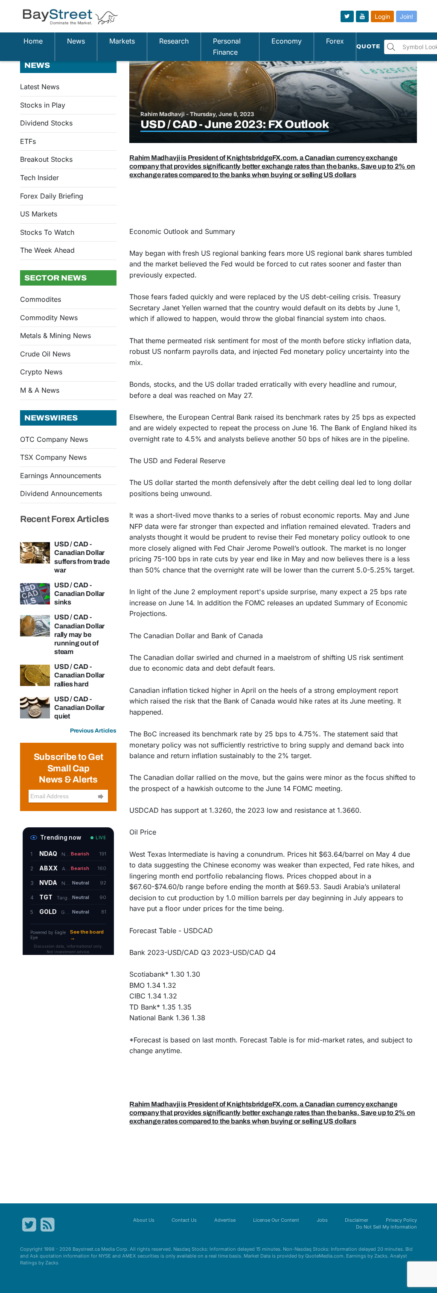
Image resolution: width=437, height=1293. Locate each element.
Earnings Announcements (60, 475)
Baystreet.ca (86, 1249)
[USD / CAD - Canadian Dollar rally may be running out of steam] (35, 625)
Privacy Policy (401, 1220)
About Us (143, 1220)
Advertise (225, 1220)
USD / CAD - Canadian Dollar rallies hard (79, 675)
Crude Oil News (45, 354)
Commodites (40, 299)
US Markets (38, 214)
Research (174, 41)
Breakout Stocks (46, 159)
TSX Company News (53, 457)
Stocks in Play (42, 105)
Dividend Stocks (46, 123)
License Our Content (276, 1220)
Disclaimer (356, 1220)
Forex (335, 41)
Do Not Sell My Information (386, 1227)
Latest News (39, 86)
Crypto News (41, 372)
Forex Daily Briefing (51, 196)
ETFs (28, 141)
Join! (406, 16)
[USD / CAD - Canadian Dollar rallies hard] (35, 675)
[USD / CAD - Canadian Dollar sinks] (35, 593)
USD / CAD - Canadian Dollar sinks (79, 593)
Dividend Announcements (61, 493)
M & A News (39, 390)
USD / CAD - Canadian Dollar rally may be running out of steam (79, 634)
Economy (286, 41)
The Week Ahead (47, 250)
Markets (122, 41)
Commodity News (49, 317)
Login (382, 16)
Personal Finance (227, 46)
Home (33, 41)
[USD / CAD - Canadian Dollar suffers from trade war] (35, 552)
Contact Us (184, 1220)
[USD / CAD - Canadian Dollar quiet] (35, 707)
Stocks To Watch (47, 232)
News (76, 41)
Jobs (322, 1220)
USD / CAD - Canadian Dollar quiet (79, 707)
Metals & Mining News (55, 335)
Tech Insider (39, 177)
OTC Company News (54, 439)
